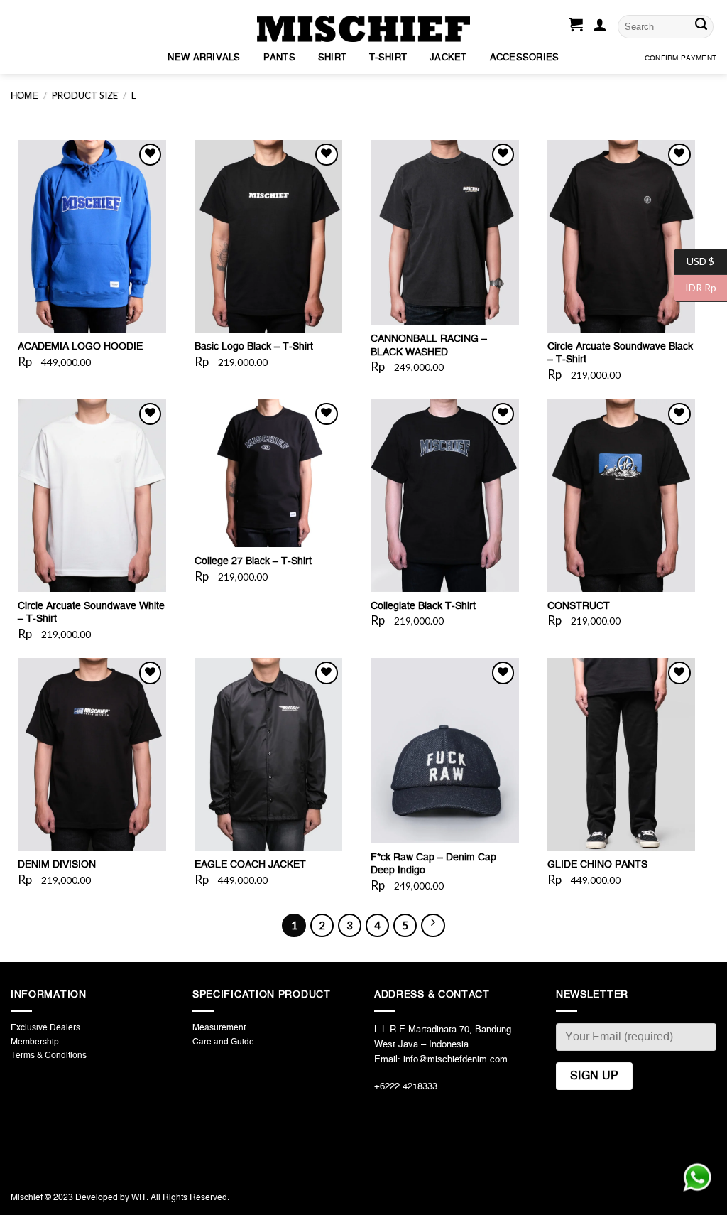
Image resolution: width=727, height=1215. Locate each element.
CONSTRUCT (578, 606)
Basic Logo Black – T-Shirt (254, 347)
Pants (279, 58)
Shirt (332, 58)
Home (24, 96)
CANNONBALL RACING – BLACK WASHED (429, 345)
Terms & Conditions (49, 1055)
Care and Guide (223, 1041)
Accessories (524, 58)
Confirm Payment (680, 58)
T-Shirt (388, 58)
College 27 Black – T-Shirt (253, 561)
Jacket (448, 58)
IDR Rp (695, 287)
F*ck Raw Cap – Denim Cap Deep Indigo (433, 864)
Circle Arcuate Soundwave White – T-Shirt (91, 612)
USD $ (694, 260)
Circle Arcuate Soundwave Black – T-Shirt (620, 353)
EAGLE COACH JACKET (250, 865)
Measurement (219, 1027)
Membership (35, 1041)
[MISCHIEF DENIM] (363, 29)
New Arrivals (204, 58)
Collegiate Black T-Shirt (423, 606)
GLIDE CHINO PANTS (597, 865)
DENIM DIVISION (57, 865)
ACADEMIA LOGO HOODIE (80, 347)
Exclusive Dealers (45, 1027)
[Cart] (576, 27)
